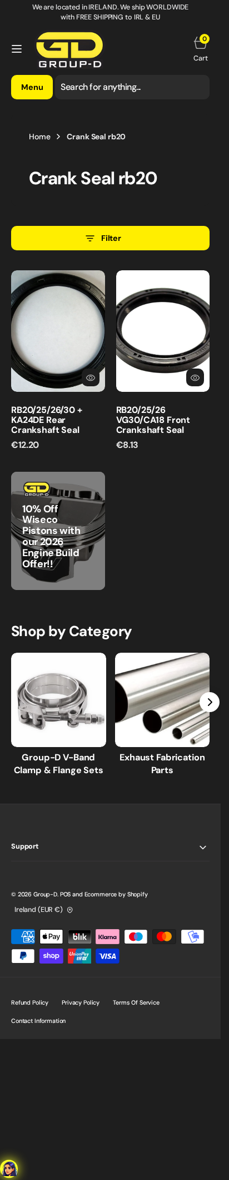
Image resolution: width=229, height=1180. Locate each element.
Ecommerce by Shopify (116, 894)
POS (65, 894)
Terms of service (136, 1002)
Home (39, 137)
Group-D (45, 894)
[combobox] (132, 87)
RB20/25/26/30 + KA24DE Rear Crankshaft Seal (46, 419)
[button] (16, 49)
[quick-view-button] (90, 377)
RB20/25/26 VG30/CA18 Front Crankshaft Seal (153, 419)
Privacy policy (80, 1002)
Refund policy (29, 1002)
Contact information (38, 1021)
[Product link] (58, 331)
